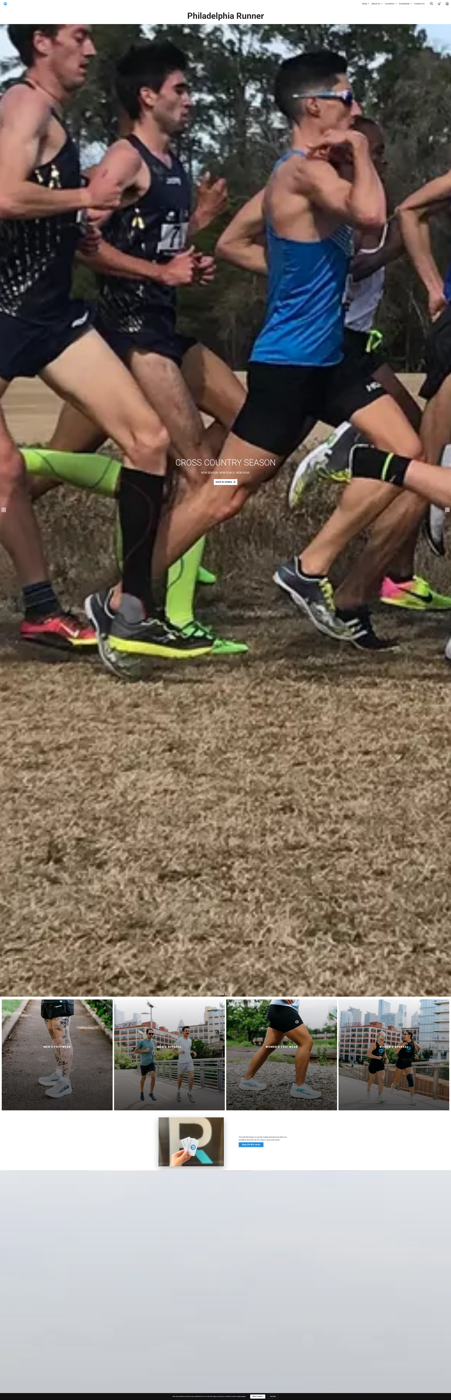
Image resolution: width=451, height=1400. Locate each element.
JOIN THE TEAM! (224, 486)
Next (447, 509)
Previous (3, 509)
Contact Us (419, 4)
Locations (389, 4)
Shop (364, 4)
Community (404, 4)
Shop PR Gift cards (251, 1144)
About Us (376, 4)
